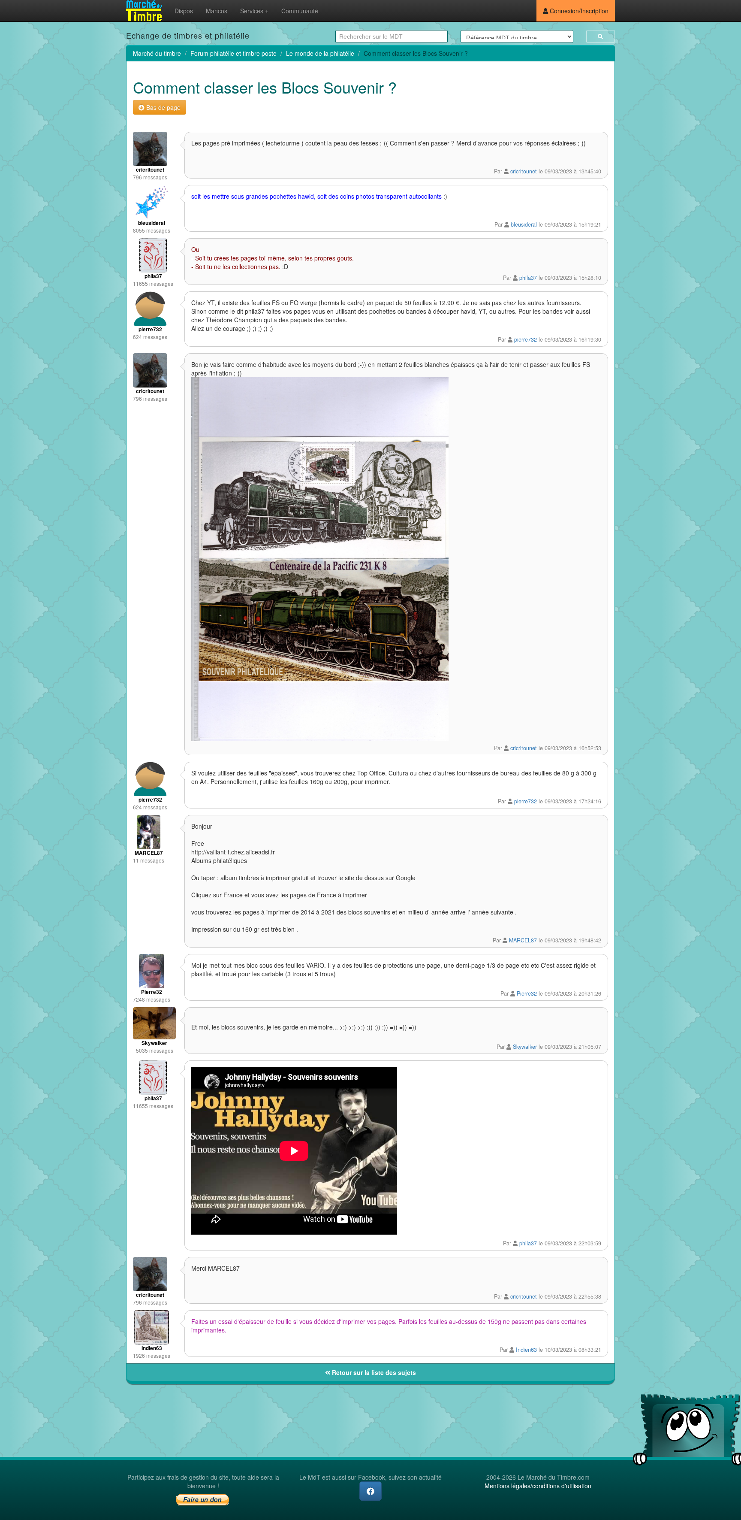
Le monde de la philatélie (320, 53)
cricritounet (523, 171)
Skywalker (525, 1047)
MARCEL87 (523, 940)
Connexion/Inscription (578, 10)
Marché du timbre (157, 53)
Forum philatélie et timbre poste (233, 53)
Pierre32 (527, 993)
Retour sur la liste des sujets (373, 1372)
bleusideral (524, 224)
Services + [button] (254, 10)
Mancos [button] (216, 10)
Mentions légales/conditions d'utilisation (538, 1485)
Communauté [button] (299, 10)
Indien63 (526, 1349)
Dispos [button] (184, 10)
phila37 (528, 278)
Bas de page (163, 107)
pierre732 (525, 339)
